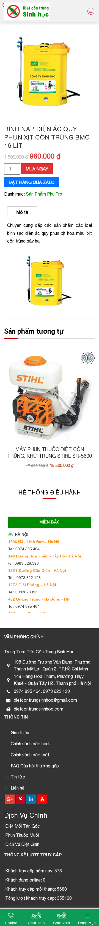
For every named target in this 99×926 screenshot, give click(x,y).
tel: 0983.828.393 (23, 563)
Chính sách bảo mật (30, 754)
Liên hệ (17, 787)
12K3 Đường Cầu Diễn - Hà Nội (37, 570)
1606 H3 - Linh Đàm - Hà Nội (34, 542)
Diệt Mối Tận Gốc (22, 826)
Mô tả (22, 212)
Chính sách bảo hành (31, 743)
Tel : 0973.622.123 (24, 577)
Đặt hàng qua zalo (31, 182)
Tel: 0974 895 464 (24, 549)
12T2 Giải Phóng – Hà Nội (32, 585)
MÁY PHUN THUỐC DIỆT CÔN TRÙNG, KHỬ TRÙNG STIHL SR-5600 (49, 452)
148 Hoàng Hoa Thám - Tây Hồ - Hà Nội (44, 556)
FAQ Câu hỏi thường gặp (35, 765)
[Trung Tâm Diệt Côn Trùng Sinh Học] (27, 11)
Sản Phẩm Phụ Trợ (44, 193)
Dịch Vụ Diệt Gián (22, 844)
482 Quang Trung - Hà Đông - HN (39, 599)
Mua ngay (37, 168)
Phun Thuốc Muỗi (22, 835)
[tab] (22, 212)
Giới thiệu (20, 732)
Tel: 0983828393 (22, 592)
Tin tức (18, 776)
